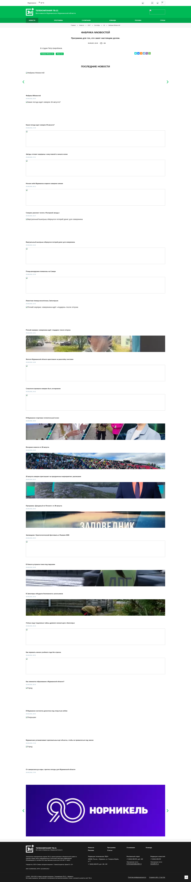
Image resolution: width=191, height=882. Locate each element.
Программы (58, 20)
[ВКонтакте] (138, 53)
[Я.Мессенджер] (135, 53)
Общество (60, 54)
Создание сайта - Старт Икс (157, 877)
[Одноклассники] (141, 53)
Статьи (162, 20)
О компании (86, 20)
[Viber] (147, 53)
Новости (32, 20)
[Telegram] (144, 53)
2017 (89, 25)
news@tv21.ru (154, 864)
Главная (73, 25)
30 (104, 25)
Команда (112, 20)
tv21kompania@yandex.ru (134, 864)
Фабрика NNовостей (114, 25)
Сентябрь (97, 25)
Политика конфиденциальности (137, 877)
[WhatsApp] (149, 53)
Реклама (138, 20)
